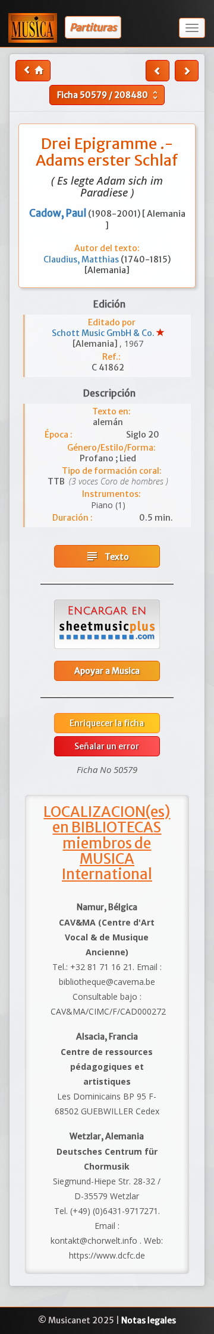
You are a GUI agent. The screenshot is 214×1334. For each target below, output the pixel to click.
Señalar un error (106, 746)
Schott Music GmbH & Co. (104, 333)
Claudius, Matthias (82, 259)
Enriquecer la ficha (107, 723)
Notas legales (148, 1320)
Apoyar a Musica (107, 671)
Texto (107, 556)
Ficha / (108, 95)
